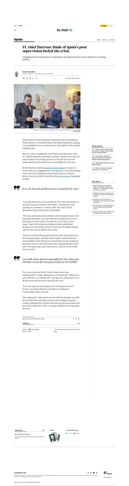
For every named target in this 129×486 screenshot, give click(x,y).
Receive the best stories (22, 434)
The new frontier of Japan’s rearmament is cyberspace (102, 169)
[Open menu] (15, 30)
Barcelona (105, 40)
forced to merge (64, 176)
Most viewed (96, 181)
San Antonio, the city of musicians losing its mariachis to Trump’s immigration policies (102, 157)
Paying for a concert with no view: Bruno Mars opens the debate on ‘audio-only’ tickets (104, 201)
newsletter (19, 430)
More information (27, 331)
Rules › (78, 323)
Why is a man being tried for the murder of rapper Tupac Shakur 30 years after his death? (102, 150)
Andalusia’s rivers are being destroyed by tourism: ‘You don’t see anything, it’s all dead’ (103, 194)
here (55, 331)
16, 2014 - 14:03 (32, 73)
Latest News (112, 40)
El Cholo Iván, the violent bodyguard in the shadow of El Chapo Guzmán (103, 212)
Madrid (99, 40)
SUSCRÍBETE (104, 25)
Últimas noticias (97, 146)
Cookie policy (37, 482)
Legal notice (16, 482)
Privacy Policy (23, 482)
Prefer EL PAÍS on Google (73, 78)
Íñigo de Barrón (28, 72)
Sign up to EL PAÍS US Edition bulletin (35, 319)
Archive (51, 430)
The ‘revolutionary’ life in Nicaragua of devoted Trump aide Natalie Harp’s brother (103, 207)
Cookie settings (30, 482)
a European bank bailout (54, 168)
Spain (18, 39)
